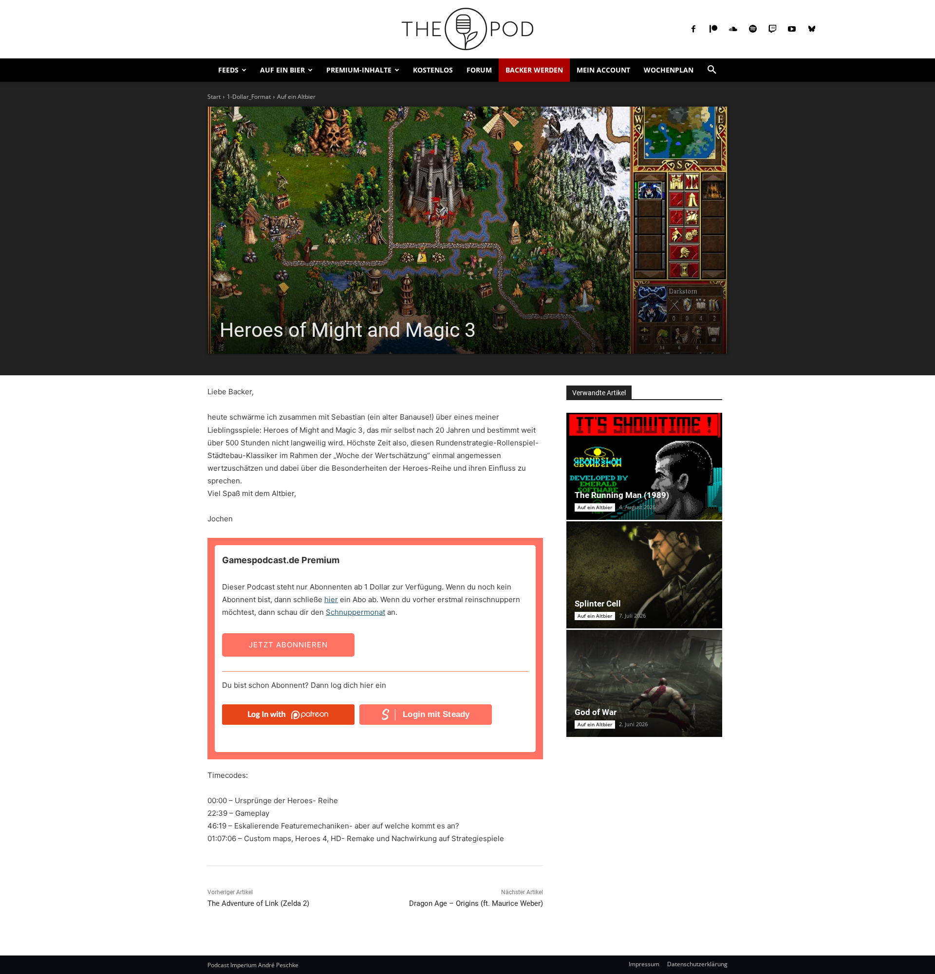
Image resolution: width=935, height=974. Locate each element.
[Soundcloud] (733, 29)
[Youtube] (792, 29)
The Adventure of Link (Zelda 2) (258, 903)
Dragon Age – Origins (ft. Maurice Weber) (476, 903)
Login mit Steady (436, 714)
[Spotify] (752, 29)
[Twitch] (772, 29)
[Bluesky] (811, 29)
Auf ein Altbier (296, 96)
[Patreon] (713, 29)
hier (331, 599)
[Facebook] (693, 29)
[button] (712, 70)
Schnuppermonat (355, 612)
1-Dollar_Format (249, 96)
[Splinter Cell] (644, 574)
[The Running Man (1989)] (644, 466)
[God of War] (644, 683)
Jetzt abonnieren (288, 644)
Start (214, 96)
